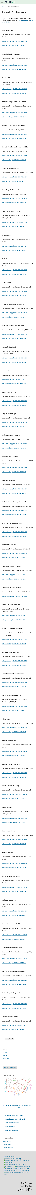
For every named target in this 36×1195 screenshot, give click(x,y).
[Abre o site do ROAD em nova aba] (24, 1160)
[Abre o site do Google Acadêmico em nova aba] (12, 1158)
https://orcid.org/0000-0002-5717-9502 (14, 203)
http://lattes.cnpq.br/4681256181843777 (14, 510)
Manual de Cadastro (11, 1130)
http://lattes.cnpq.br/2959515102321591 (14, 532)
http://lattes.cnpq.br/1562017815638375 (14, 313)
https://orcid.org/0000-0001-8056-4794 (14, 493)
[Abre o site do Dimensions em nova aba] (10, 1169)
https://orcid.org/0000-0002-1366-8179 (14, 181)
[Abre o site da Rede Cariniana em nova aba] (22, 1166)
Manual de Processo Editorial (15, 1119)
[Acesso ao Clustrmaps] (18, 1107)
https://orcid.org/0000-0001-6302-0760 (14, 777)
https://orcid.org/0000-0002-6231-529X (14, 1008)
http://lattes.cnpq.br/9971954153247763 (14, 661)
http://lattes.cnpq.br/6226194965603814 (14, 65)
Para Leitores (7, 1141)
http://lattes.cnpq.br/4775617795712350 (14, 887)
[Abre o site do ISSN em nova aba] (8, 1166)
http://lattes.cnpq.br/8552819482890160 (14, 773)
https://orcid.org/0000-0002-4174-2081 (14, 557)
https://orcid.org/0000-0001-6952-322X (14, 226)
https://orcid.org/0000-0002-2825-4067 (14, 915)
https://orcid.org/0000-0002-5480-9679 (14, 448)
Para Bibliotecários (8, 1147)
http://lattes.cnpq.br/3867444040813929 (14, 639)
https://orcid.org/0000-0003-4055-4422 (14, 93)
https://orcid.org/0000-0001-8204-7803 (14, 798)
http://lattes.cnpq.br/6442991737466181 (14, 706)
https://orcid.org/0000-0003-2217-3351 (14, 45)
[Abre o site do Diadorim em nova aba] (24, 1169)
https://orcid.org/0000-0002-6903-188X (14, 405)
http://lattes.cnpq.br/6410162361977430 (14, 41)
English (5, 1053)
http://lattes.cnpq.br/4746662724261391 (14, 334)
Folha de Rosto (10, 1126)
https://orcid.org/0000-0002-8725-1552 (14, 844)
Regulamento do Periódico (14, 1115)
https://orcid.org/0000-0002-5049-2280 (14, 579)
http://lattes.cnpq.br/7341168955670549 (14, 401)
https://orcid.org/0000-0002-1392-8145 (14, 687)
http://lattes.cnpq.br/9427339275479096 (14, 177)
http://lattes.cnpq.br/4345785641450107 (14, 596)
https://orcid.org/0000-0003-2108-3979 (14, 160)
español (5, 1055)
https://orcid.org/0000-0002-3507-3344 (14, 963)
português (6, 1058)
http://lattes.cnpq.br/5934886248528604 (14, 935)
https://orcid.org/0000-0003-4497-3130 (14, 138)
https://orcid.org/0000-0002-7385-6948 (14, 362)
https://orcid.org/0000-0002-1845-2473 (14, 426)
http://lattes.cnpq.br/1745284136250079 (14, 1025)
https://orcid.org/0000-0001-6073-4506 (14, 317)
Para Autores (7, 1144)
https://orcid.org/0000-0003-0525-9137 (14, 939)
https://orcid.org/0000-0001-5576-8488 (14, 295)
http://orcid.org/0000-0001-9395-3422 (14, 822)
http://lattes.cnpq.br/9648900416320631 (14, 794)
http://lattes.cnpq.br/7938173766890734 (14, 751)
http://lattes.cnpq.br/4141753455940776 (14, 246)
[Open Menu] (2, 2)
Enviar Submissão (10, 1067)
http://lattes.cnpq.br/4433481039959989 (14, 358)
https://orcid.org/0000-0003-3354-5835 (14, 665)
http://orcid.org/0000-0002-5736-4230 (14, 620)
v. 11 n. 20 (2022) (23, 20)
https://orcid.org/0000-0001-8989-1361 (14, 1029)
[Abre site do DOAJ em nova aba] (24, 1170)
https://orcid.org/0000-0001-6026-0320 (14, 338)
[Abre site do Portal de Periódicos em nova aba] (18, 1174)
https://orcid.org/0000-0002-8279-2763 (14, 710)
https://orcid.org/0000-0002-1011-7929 (14, 274)
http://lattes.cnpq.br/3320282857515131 (14, 1004)
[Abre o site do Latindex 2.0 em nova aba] (10, 1170)
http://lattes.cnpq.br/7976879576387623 (14, 379)
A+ (6, 1038)
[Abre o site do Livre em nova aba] (8, 1162)
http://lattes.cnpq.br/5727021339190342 (14, 198)
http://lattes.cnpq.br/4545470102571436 (14, 682)
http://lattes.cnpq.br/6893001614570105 (14, 113)
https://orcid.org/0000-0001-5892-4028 (14, 984)
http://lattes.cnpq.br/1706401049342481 (14, 89)
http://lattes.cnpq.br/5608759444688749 (14, 863)
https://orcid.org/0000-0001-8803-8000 (14, 69)
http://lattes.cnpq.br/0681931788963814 (14, 134)
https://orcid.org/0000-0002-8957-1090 (14, 536)
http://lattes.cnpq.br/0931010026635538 (14, 959)
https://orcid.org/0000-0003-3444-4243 (14, 756)
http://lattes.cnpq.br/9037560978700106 (14, 839)
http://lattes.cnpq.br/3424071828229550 (14, 616)
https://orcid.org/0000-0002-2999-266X (14, 732)
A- (12, 1038)
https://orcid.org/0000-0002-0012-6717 (14, 384)
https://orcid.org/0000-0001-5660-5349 (14, 644)
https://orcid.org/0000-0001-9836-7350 (14, 515)
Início (3, 6)
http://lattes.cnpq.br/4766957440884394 (14, 155)
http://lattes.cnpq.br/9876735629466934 (14, 911)
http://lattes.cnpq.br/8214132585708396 (14, 467)
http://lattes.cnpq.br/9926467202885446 (14, 444)
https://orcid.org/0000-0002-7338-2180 (14, 117)
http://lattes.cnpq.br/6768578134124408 (14, 222)
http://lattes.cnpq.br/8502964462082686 (14, 727)
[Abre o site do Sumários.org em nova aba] (11, 1160)
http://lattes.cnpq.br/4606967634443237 (14, 980)
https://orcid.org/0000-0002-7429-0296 (14, 891)
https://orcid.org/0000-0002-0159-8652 (14, 250)
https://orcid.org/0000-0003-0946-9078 (14, 472)
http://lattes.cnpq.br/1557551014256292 (14, 291)
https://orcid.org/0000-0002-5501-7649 (14, 868)
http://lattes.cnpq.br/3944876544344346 (14, 553)
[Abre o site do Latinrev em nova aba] (9, 1156)
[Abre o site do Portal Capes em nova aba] (15, 1164)
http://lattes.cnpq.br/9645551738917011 (14, 575)
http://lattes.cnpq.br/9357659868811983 (14, 422)
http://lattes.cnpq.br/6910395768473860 (14, 270)
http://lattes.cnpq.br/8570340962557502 (14, 818)
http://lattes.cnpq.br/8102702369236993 (14, 489)
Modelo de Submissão (12, 1123)
